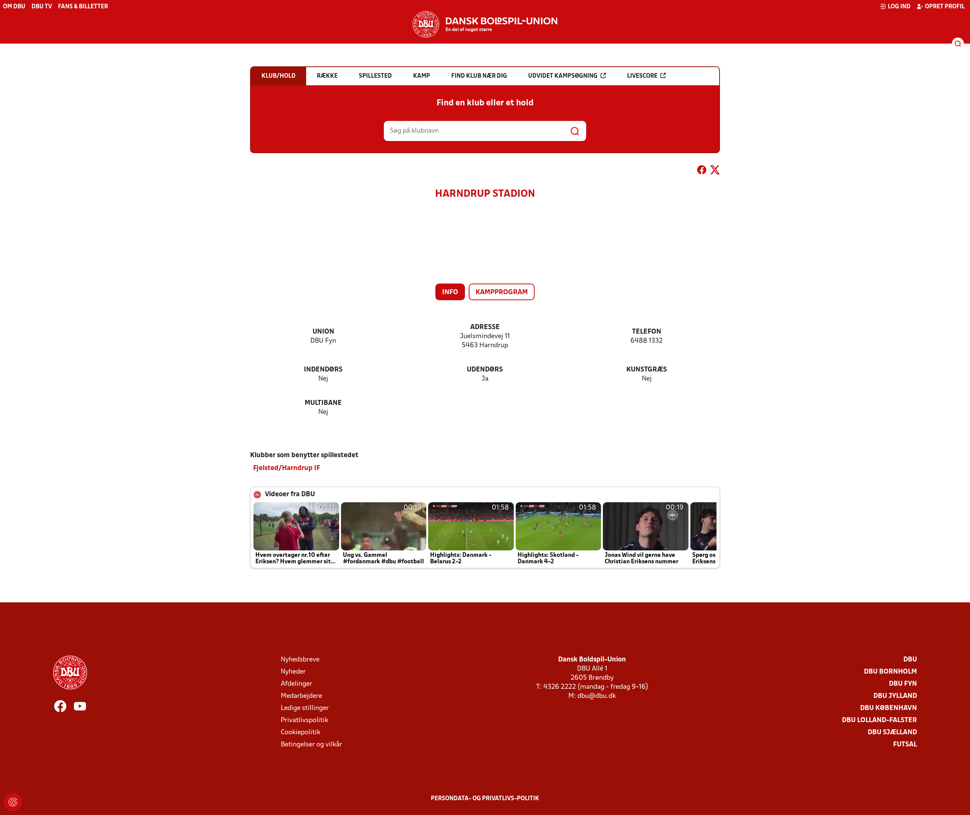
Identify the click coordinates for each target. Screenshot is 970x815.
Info (450, 292)
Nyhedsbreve (300, 660)
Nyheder (293, 672)
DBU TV (41, 6)
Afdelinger (296, 684)
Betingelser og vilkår (311, 744)
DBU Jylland (895, 696)
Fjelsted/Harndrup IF (286, 468)
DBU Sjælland (892, 732)
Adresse (485, 327)
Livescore (642, 76)
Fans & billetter (83, 6)
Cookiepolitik (300, 732)
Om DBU (14, 6)
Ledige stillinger (305, 708)
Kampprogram (502, 292)
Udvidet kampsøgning (563, 76)
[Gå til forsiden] (485, 24)
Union (323, 332)
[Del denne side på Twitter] (715, 171)
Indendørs (323, 370)
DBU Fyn (903, 684)
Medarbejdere (301, 696)
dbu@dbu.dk (596, 696)
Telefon (646, 332)
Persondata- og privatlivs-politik (485, 798)
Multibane (323, 403)
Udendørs (485, 370)
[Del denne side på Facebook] (701, 171)
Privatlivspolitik (304, 720)
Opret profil (945, 6)
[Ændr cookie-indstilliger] (13, 802)
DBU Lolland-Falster (879, 720)
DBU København (888, 708)
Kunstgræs (646, 370)
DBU (910, 660)
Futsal (905, 744)
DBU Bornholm (890, 672)
